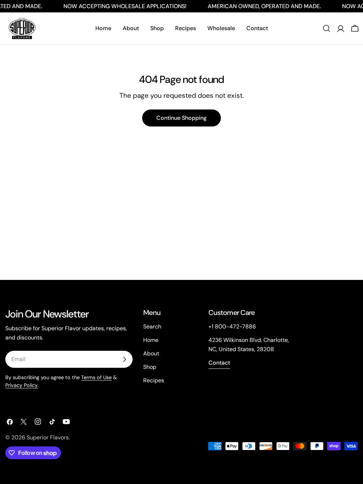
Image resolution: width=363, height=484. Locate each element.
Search (152, 326)
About (151, 353)
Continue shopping (181, 118)
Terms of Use (96, 377)
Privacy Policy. (21, 385)
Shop (149, 367)
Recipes (153, 380)
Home (150, 340)
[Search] (326, 28)
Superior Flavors (48, 437)
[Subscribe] (124, 359)
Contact (219, 362)
